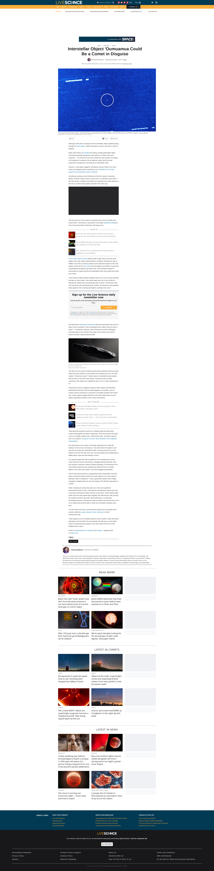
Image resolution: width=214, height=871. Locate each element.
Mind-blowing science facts (147, 825)
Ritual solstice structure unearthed (99, 11)
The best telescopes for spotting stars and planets (153, 823)
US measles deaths (119, 11)
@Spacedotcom (80, 530)
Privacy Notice (73, 313)
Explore (122, 7)
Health (81, 7)
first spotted (85, 153)
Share (72, 138)
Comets (114, 45)
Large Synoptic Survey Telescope (92, 512)
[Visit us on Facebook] (113, 3)
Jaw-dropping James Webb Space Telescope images (111, 818)
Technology (114, 7)
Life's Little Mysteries (58, 818)
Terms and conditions (166, 852)
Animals (63, 7)
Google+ (100, 530)
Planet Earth (98, 7)
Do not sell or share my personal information (176, 859)
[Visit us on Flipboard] (124, 3)
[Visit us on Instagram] (119, 3)
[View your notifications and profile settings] (152, 2)
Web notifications (164, 856)
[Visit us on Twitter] (116, 3)
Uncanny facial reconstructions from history (108, 825)
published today (109, 223)
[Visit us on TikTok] (127, 3)
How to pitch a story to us (120, 859)
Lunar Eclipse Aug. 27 (136, 11)
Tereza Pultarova (98, 60)
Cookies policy (66, 856)
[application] (94, 201)
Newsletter (115, 138)
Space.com (74, 533)
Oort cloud (86, 266)
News (125, 60)
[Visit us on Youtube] (122, 3)
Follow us (106, 138)
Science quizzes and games (147, 818)
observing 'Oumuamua (87, 324)
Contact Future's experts (70, 852)
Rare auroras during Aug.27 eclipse (74, 11)
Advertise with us (116, 856)
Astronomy (106, 45)
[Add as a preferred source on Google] (107, 844)
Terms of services (90, 312)
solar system (81, 146)
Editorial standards (68, 859)
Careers (15, 859)
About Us (112, 852)
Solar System (73, 541)
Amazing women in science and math (107, 821)
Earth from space (57, 821)
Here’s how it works (127, 63)
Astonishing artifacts (58, 825)
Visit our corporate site (139, 838)
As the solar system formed (78, 258)
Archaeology (73, 7)
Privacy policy (18, 856)
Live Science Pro (152, 11)
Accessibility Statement (21, 852)
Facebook (90, 530)
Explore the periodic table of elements (107, 823)
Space (106, 7)
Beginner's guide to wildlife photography (151, 821)
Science (88, 7)
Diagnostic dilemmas (58, 823)
